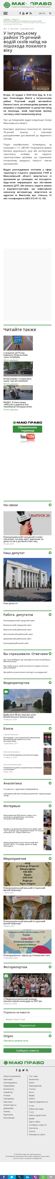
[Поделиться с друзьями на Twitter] (12, 1177)
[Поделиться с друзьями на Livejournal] (20, 1177)
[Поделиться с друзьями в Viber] (35, 1177)
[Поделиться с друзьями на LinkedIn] (28, 1177)
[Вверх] (51, 1177)
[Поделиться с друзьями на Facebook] (4, 1177)
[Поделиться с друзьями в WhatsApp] (43, 1177)
